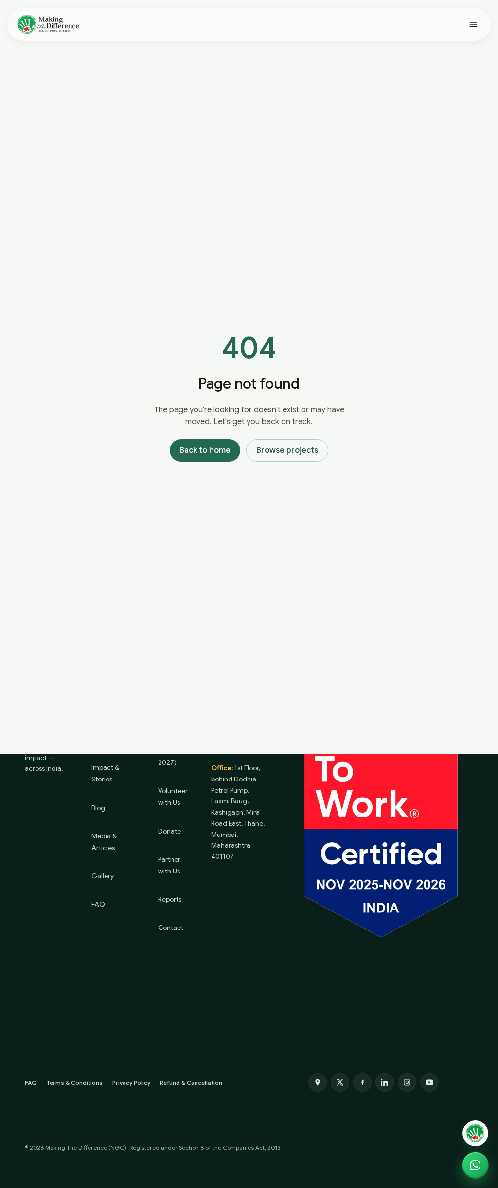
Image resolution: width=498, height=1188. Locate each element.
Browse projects (287, 450)
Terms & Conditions (75, 1082)
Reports (169, 899)
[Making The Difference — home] (48, 24)
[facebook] (362, 1082)
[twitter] (340, 1082)
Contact (170, 927)
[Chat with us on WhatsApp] (475, 1165)
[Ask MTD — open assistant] (475, 1133)
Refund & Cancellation (191, 1082)
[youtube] (429, 1082)
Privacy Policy (131, 1082)
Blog (98, 807)
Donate (169, 831)
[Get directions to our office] (317, 1082)
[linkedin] (384, 1082)
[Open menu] (473, 24)
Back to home (205, 450)
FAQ (98, 904)
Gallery (102, 876)
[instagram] (407, 1082)
